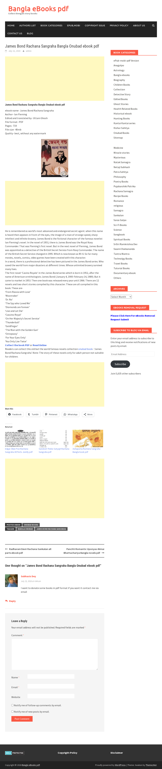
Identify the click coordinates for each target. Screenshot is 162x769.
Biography (119, 79)
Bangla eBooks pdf (38, 8)
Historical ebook (123, 113)
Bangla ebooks (122, 75)
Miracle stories (122, 152)
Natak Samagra (122, 162)
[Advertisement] (54, 78)
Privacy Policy (119, 25)
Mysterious (119, 157)
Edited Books (121, 99)
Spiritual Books (122, 239)
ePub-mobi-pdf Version (126, 60)
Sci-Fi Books (120, 225)
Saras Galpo (120, 220)
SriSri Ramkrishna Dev (125, 244)
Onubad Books (31, 525)
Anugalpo (119, 65)
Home (11, 25)
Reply (12, 601)
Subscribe (120, 364)
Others (117, 277)
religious (118, 205)
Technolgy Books (123, 258)
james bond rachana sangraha (51, 529)
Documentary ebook (125, 273)
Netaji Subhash (122, 167)
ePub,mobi (73, 25)
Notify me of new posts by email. (31, 711)
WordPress (120, 765)
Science (118, 229)
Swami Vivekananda (124, 248)
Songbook (119, 234)
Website (15, 697)
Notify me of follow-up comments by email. (37, 705)
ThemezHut (151, 765)
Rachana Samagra (123, 191)
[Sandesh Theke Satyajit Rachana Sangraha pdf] (54, 438)
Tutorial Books (122, 268)
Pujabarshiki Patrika (124, 186)
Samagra (118, 210)
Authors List (27, 25)
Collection (119, 89)
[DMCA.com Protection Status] (14, 752)
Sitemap (118, 137)
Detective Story (122, 94)
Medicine (118, 147)
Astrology (119, 70)
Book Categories (51, 25)
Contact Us (14, 33)
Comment (17, 635)
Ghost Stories (121, 104)
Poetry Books (121, 181)
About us (139, 25)
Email (15, 687)
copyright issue (95, 25)
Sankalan (119, 215)
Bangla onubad (25, 529)
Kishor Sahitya (121, 128)
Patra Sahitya (121, 171)
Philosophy (120, 176)
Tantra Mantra (121, 253)
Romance (119, 200)
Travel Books (121, 263)
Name (15, 677)
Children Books (122, 84)
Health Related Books (125, 108)
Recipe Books (121, 196)
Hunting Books (122, 118)
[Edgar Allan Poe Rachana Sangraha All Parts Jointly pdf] (20, 438)
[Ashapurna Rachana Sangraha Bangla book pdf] (88, 438)
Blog (30, 33)
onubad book (85, 348)
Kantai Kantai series (124, 123)
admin (28, 50)
